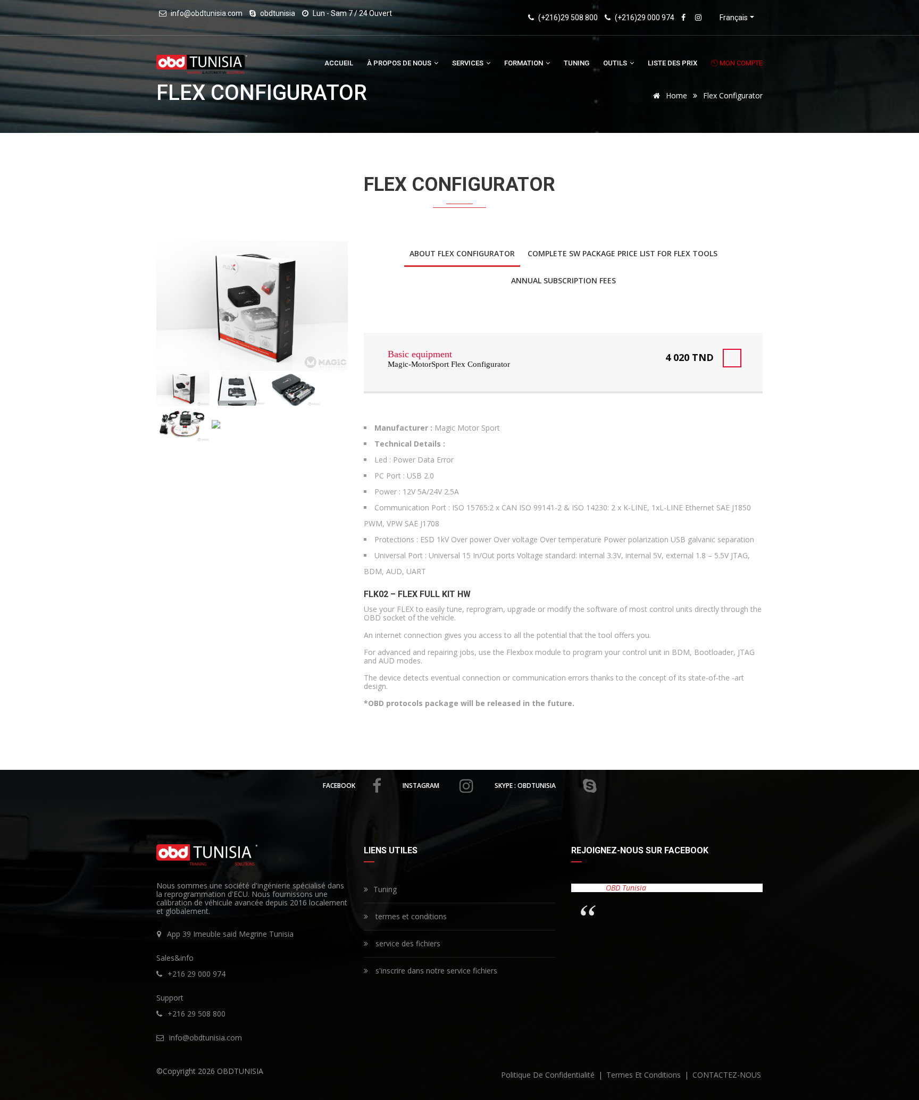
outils (616, 63)
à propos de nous (400, 63)
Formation (524, 63)
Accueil (338, 63)
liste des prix (672, 63)
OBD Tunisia (626, 888)
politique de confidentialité (549, 1075)
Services (468, 63)
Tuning (576, 63)
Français (734, 17)
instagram (421, 785)
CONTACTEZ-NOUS (726, 1075)
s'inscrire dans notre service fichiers (435, 970)
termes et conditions (410, 916)
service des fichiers (406, 943)
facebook (339, 785)
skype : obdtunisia (525, 785)
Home (675, 95)
